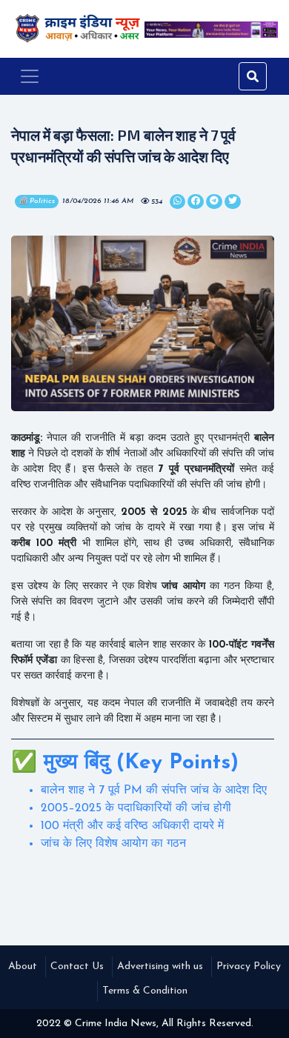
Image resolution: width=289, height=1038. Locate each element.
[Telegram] (214, 201)
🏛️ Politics (37, 201)
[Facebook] (195, 201)
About (22, 966)
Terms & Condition (144, 991)
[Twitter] (177, 201)
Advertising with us (160, 966)
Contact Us (77, 966)
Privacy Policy (248, 966)
